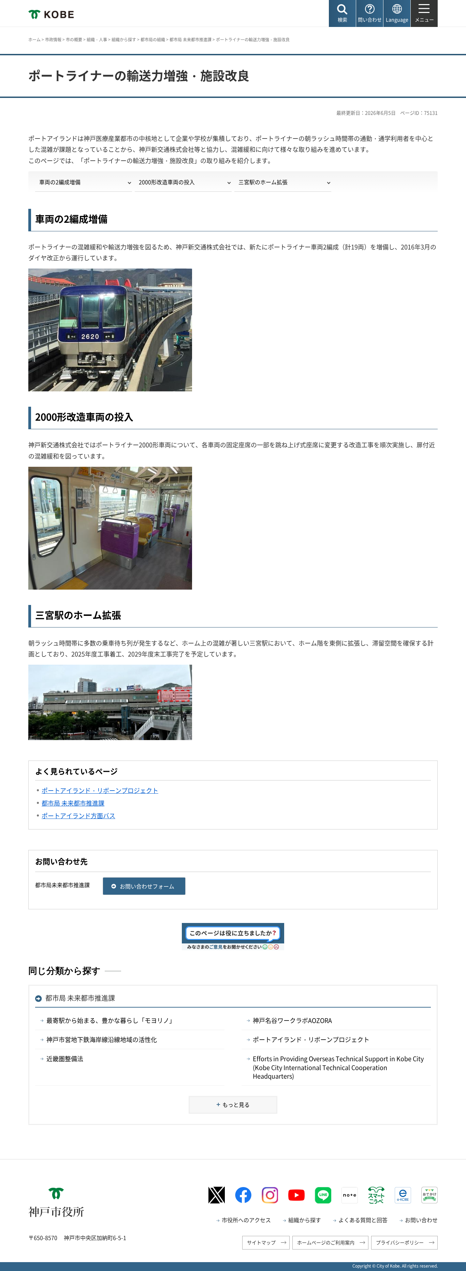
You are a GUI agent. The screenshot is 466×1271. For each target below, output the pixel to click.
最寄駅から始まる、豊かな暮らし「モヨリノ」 (110, 1020)
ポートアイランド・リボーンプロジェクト (311, 1039)
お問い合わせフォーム (147, 886)
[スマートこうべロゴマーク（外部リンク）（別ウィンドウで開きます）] (376, 1195)
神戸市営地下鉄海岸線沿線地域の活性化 (101, 1039)
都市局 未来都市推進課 (191, 40)
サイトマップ (261, 1242)
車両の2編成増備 (60, 182)
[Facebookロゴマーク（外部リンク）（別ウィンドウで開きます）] (243, 1195)
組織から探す (124, 40)
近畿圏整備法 (64, 1058)
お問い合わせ (421, 1220)
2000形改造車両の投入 (167, 182)
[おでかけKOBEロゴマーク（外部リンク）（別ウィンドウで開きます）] (429, 1195)
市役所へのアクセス (246, 1220)
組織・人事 (97, 40)
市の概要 (74, 40)
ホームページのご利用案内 (325, 1242)
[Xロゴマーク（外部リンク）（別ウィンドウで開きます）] (216, 1195)
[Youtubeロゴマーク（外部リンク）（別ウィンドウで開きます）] (296, 1195)
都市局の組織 (153, 40)
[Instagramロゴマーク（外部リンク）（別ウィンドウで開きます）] (270, 1195)
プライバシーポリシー (400, 1242)
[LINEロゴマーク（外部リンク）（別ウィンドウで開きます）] (323, 1195)
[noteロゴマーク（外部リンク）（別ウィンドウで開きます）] (349, 1195)
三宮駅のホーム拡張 (263, 182)
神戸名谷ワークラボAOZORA (292, 1020)
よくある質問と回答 (363, 1220)
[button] (342, 13)
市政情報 (53, 40)
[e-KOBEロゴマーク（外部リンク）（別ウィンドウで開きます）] (403, 1195)
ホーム (34, 40)
